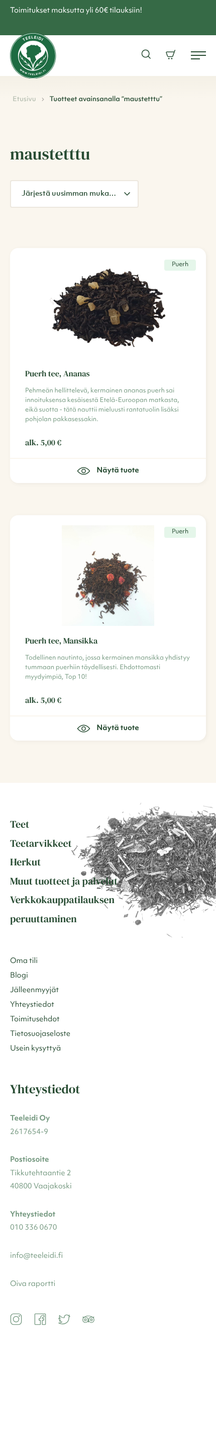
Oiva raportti (32, 1284)
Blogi (19, 976)
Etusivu (24, 99)
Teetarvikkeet (41, 843)
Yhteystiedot (32, 1005)
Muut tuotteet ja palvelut (64, 881)
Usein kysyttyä (35, 1049)
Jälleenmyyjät (34, 990)
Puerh (180, 265)
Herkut (25, 862)
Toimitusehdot (35, 1019)
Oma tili (24, 961)
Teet (19, 824)
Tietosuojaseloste (40, 1034)
